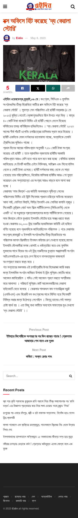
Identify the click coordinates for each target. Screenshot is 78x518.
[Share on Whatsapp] (53, 88)
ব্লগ (34, 501)
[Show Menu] (5, 6)
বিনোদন (6, 501)
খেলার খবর (62, 496)
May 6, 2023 (38, 38)
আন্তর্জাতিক (46, 496)
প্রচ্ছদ (6, 496)
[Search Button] (73, 6)
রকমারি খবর (21, 501)
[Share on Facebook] (22, 88)
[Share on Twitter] (38, 88)
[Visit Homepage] (39, 6)
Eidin (19, 38)
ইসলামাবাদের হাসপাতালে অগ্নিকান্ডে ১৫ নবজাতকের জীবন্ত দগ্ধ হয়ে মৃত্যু (38, 436)
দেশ (33, 496)
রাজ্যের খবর (20, 496)
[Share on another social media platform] (68, 88)
